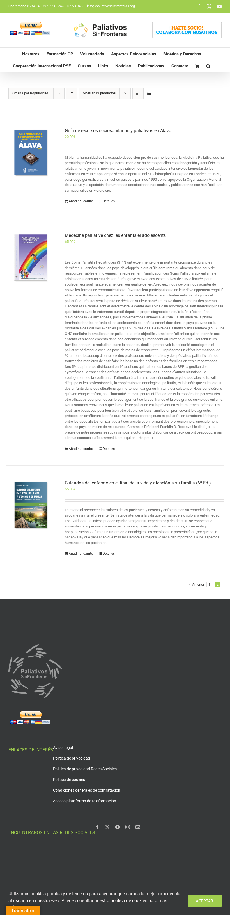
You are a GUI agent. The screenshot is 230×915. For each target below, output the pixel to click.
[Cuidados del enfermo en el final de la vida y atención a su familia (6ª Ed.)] (31, 505)
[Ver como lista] (149, 93)
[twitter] (107, 827)
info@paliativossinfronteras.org (111, 6)
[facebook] (97, 827)
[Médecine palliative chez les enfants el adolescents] (31, 257)
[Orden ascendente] (71, 93)
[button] (208, 66)
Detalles (109, 201)
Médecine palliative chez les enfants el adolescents (115, 235)
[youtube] (117, 827)
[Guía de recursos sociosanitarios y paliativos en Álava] (31, 152)
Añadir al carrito (81, 201)
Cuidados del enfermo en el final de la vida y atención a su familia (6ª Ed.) (138, 483)
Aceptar (204, 900)
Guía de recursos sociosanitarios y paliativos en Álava (118, 130)
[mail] (137, 827)
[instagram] (127, 827)
